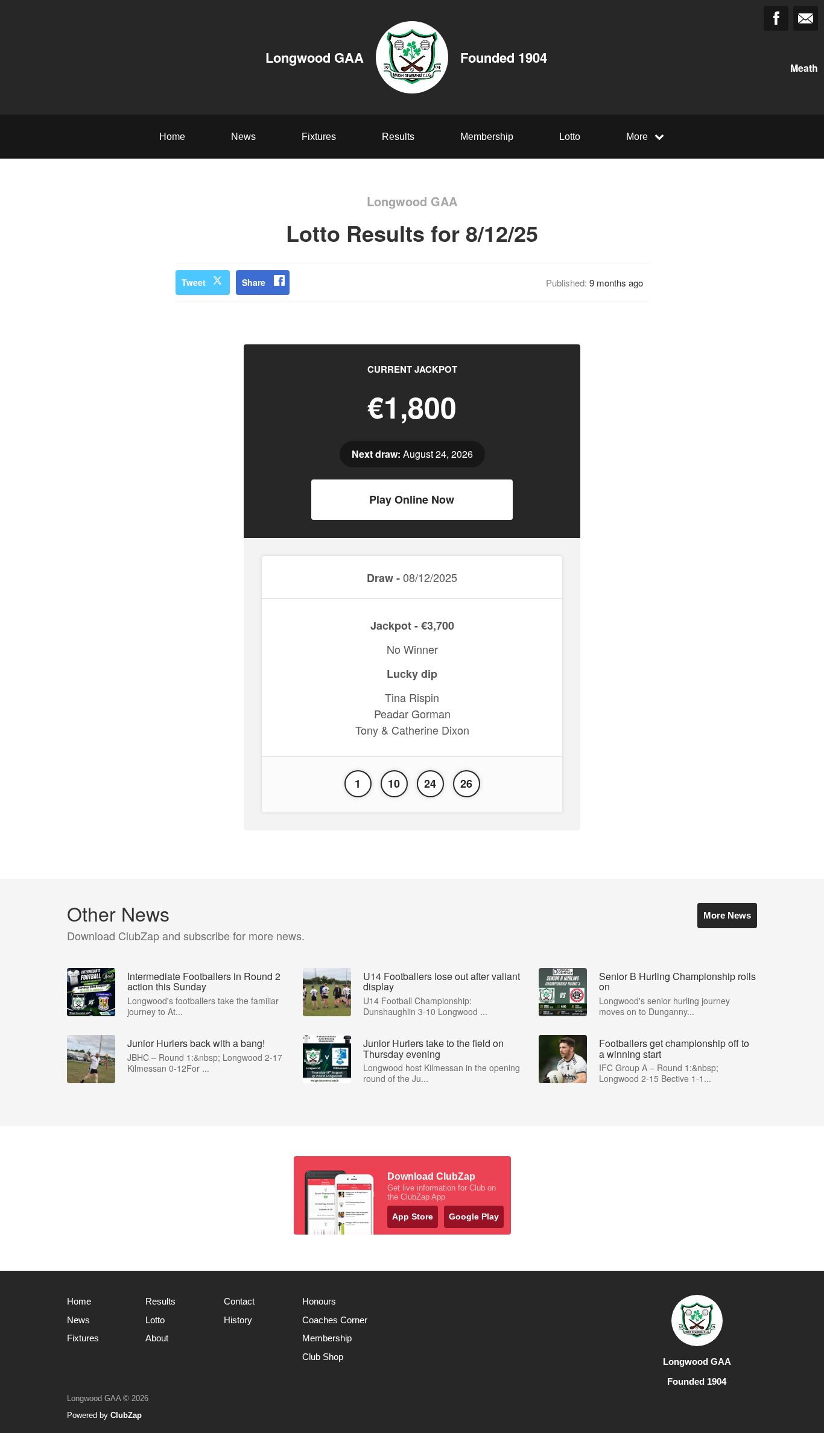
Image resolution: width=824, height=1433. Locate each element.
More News (727, 915)
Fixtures (319, 136)
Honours (319, 1301)
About (156, 1338)
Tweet (194, 282)
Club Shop (322, 1357)
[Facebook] (776, 18)
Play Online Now (411, 499)
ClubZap (126, 1415)
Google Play (474, 1216)
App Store (412, 1216)
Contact (239, 1301)
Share (253, 282)
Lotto (569, 136)
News (243, 136)
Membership (486, 136)
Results (398, 136)
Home (172, 136)
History (238, 1320)
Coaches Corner (334, 1320)
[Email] (805, 18)
